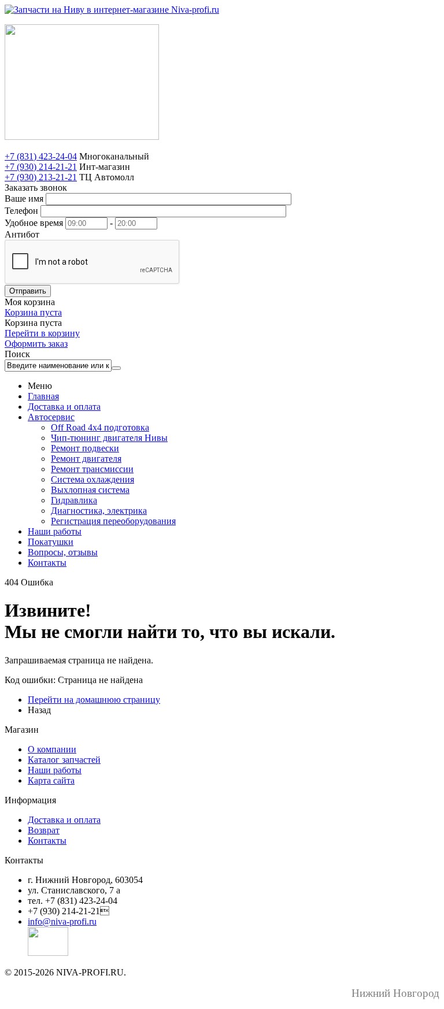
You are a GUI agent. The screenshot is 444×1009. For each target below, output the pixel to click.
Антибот (22, 234)
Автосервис (51, 417)
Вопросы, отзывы (63, 552)
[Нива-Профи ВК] (48, 953)
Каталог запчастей (64, 760)
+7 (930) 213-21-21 (41, 177)
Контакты (47, 562)
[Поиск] (116, 368)
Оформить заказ (36, 343)
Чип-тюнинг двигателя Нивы (109, 438)
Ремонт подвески (85, 448)
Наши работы (55, 531)
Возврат (44, 830)
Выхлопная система (90, 490)
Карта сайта (51, 780)
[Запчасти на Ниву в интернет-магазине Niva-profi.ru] (112, 9)
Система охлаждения (92, 479)
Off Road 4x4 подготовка (100, 427)
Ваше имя (24, 198)
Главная (43, 396)
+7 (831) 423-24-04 (41, 156)
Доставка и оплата (64, 406)
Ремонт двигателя (86, 458)
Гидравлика (74, 500)
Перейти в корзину (42, 333)
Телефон (21, 211)
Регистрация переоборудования (113, 521)
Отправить (27, 291)
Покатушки (50, 542)
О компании (52, 749)
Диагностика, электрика (99, 510)
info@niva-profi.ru (62, 921)
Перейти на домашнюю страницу (94, 699)
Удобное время (34, 223)
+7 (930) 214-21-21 (41, 167)
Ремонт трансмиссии (92, 469)
